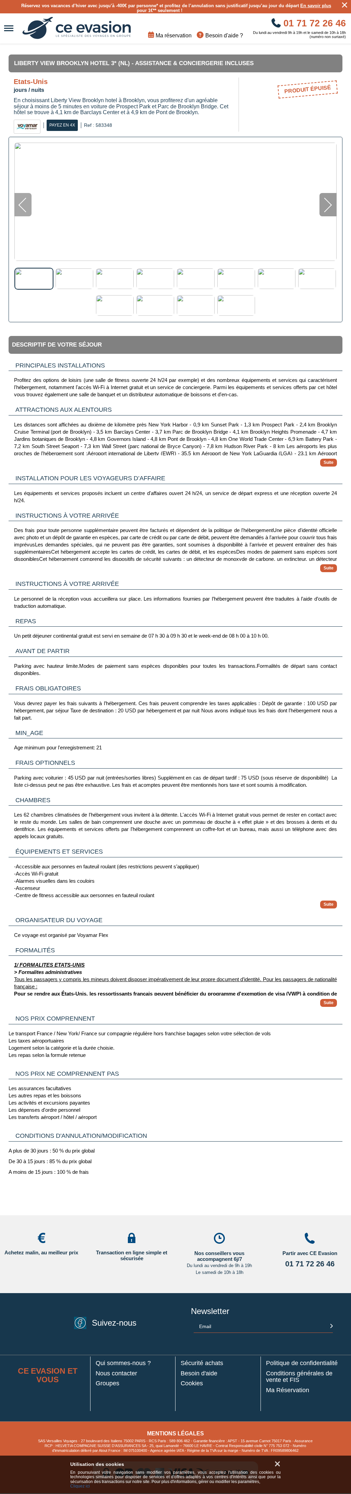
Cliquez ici (80, 1486)
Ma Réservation (287, 1390)
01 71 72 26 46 (313, 23)
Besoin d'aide (199, 1373)
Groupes (107, 1383)
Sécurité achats (202, 1363)
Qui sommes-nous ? (123, 1363)
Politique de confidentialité (302, 1363)
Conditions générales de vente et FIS (299, 1377)
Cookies (192, 1383)
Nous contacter (116, 1373)
